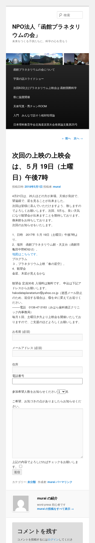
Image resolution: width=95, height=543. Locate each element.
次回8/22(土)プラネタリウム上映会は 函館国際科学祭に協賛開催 (45, 92)
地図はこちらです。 (25, 254)
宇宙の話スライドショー (28, 78)
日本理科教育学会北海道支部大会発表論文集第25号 (45, 124)
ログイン (53, 539)
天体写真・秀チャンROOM (30, 106)
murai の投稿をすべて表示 (55, 509)
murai (57, 186)
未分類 (31, 482)
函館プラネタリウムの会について (34, 69)
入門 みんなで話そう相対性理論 (34, 115)
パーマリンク (64, 482)
